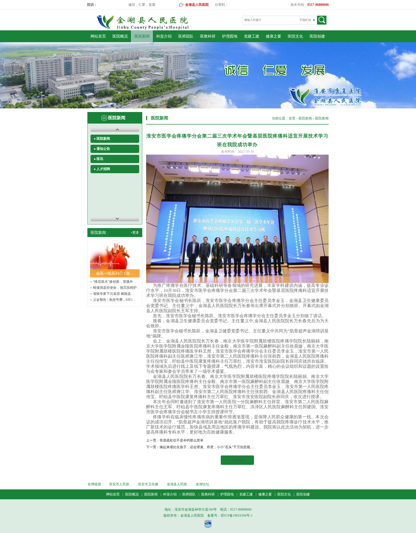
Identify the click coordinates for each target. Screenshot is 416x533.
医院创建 (317, 36)
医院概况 (120, 36)
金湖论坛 (202, 484)
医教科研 (207, 36)
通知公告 (103, 149)
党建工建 (251, 36)
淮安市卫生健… (150, 484)
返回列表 (237, 460)
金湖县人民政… (178, 484)
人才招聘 (103, 169)
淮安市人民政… (121, 484)
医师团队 (186, 36)
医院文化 (295, 36)
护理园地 (229, 36)
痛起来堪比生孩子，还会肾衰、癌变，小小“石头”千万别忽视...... (208, 447)
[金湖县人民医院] (151, 28)
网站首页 (98, 36)
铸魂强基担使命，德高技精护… (116, 288)
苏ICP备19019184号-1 (237, 515)
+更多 (134, 232)
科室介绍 (164, 36)
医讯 (100, 159)
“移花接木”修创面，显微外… (114, 281)
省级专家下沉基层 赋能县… (113, 294)
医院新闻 (142, 36)
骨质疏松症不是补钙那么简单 (181, 440)
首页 (292, 118)
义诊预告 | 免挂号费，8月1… (114, 300)
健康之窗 (273, 36)
